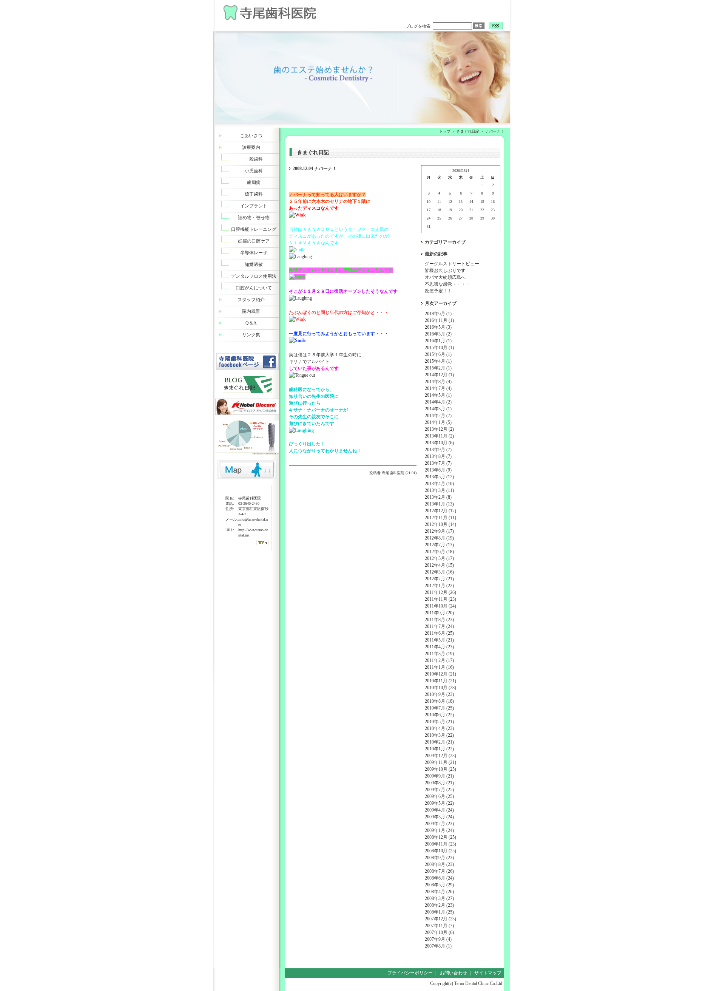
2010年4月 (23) (439, 728)
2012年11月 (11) (440, 517)
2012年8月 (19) (439, 538)
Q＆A (251, 323)
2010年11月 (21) (440, 680)
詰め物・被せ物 (254, 217)
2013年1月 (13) (439, 504)
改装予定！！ (438, 291)
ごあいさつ (251, 135)
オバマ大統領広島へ (445, 277)
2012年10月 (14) (440, 524)
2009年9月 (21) (439, 776)
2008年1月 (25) (439, 912)
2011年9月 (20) (439, 612)
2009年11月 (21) (440, 762)
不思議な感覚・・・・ (447, 284)
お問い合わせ (453, 973)
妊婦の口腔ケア (254, 241)
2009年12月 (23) (440, 755)
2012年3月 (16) (439, 572)
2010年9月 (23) (439, 694)
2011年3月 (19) (439, 653)
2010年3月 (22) (439, 735)
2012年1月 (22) (439, 585)
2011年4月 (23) (439, 646)
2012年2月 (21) (439, 578)
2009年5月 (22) (439, 803)
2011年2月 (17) (439, 660)
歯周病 (254, 182)
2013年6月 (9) (438, 470)
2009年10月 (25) (440, 769)
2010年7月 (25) (439, 708)
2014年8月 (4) (438, 381)
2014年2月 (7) (438, 415)
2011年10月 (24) (440, 606)
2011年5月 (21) (439, 640)
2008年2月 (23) (439, 905)
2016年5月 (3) (438, 327)
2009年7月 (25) (439, 789)
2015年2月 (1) (438, 368)
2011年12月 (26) (440, 592)
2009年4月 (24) (439, 810)
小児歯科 (254, 170)
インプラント (253, 206)
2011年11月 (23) (440, 599)
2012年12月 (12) (440, 510)
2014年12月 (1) (439, 374)
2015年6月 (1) (438, 354)
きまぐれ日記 (468, 131)
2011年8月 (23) (439, 619)
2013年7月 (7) (438, 463)
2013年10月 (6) (439, 442)
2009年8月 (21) (439, 782)
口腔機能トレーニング (253, 229)
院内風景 (251, 311)
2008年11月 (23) (440, 844)
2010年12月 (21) (440, 674)
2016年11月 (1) (439, 320)
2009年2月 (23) (439, 823)
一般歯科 (254, 159)
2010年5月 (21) (439, 721)
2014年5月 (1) (438, 395)
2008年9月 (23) (439, 857)
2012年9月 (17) (439, 531)
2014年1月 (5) (438, 422)
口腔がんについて (254, 288)
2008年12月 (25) (440, 837)
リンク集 (251, 334)
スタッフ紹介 (251, 299)
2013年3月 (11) (439, 490)
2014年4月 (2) (438, 402)
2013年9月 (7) (438, 449)
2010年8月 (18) (439, 701)
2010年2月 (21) (439, 742)
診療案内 (251, 147)
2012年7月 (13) (439, 544)
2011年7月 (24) (439, 626)
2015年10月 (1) (439, 347)
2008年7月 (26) (439, 871)
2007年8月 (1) (438, 946)
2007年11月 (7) (439, 925)
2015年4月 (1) (438, 361)
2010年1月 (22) (439, 748)
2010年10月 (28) (440, 687)
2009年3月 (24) (439, 816)
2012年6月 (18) (439, 551)
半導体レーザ (253, 252)
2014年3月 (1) (438, 408)
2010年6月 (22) (439, 714)
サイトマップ (487, 973)
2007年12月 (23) (440, 918)
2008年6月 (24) (439, 878)
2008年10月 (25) (440, 850)
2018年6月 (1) (438, 313)
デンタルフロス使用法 (253, 276)
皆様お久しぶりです (445, 270)
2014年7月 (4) (438, 388)
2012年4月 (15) (439, 565)
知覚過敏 (254, 264)
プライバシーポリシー (410, 973)
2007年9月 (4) (438, 939)
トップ (444, 131)
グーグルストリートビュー (452, 263)
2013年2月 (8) (438, 497)
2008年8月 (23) (439, 864)
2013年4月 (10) (439, 483)
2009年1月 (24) (439, 830)
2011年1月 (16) (439, 667)
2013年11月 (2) (439, 436)
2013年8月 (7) (438, 456)
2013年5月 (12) (439, 476)
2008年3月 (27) (439, 898)
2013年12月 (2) (439, 429)
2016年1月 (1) (438, 340)
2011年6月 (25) (439, 633)
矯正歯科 (254, 194)
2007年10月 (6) (439, 932)
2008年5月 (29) (439, 884)
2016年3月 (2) (438, 334)
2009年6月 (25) (439, 796)
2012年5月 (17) (439, 558)
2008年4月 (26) (439, 891)
